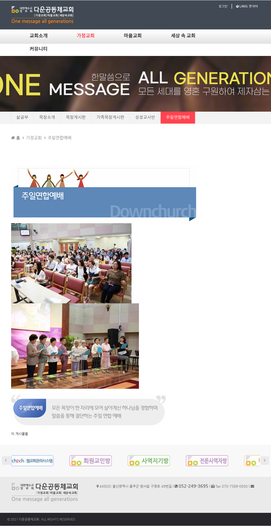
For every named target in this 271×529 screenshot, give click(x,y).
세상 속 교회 (183, 36)
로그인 (223, 6)
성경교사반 (145, 117)
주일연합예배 (178, 117)
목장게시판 (76, 117)
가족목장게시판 (110, 117)
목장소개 (47, 117)
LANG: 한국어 (248, 6)
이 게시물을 (19, 434)
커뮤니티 (39, 49)
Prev (6, 460)
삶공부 (22, 117)
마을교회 (133, 36)
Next (265, 460)
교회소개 (39, 36)
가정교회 (86, 36)
